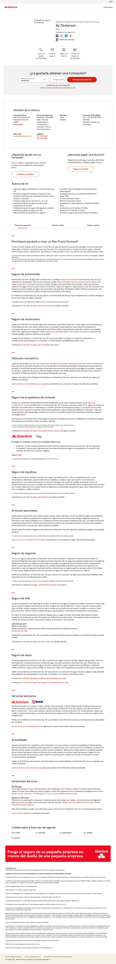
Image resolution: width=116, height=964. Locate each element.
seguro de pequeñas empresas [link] (45, 585)
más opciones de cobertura (79, 332)
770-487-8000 (42, 138)
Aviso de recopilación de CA (33, 956)
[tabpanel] (58, 124)
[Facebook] (57, 35)
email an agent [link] (22, 813)
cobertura (60, 282)
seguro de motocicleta (54, 332)
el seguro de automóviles (69, 279)
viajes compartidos (19, 284)
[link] (52, 54)
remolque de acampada (58, 364)
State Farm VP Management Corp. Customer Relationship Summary (50, 794)
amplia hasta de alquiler (88, 282)
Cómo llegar (18, 124)
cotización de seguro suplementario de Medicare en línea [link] (44, 678)
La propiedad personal (88, 407)
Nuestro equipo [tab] (93, 225)
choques (73, 282)
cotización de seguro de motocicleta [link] (36, 345)
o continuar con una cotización (58, 85)
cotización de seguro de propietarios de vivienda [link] (40, 431)
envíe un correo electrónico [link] (28, 726)
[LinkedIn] (66, 35)
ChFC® (58, 29)
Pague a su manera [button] (80, 169)
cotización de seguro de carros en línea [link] (37, 306)
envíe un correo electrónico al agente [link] (32, 540)
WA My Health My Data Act (13, 956)
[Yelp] (70, 35)
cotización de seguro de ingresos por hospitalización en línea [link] (45, 682)
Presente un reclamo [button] (25, 174)
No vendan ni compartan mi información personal (58, 956)
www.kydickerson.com (22, 136)
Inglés (62, 117)
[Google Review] (61, 35)
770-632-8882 (42, 136)
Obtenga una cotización (82, 80)
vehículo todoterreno (94, 364)
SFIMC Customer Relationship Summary (78, 802)
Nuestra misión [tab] (58, 225)
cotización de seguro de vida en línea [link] (36, 642)
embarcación (77, 364)
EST (98, 115)
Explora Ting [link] (16, 455)
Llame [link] (14, 384)
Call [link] (13, 813)
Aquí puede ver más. (20, 631)
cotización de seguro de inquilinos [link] (35, 497)
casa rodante (41, 364)
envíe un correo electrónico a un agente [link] (33, 384)
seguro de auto (29, 329)
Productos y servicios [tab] (23, 225)
